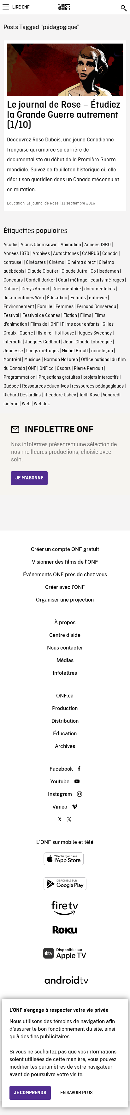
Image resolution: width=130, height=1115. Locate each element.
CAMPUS (90, 254)
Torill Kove (89, 395)
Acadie (10, 245)
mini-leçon (102, 351)
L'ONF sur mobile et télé (64, 842)
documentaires (99, 289)
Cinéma (56, 262)
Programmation (19, 377)
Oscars (64, 368)
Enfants (78, 298)
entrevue (98, 298)
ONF (32, 368)
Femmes (65, 307)
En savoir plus (76, 1092)
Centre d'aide (64, 635)
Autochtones (66, 254)
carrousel (13, 262)
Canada (110, 254)
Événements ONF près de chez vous (65, 575)
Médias (65, 660)
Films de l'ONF (44, 324)
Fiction (70, 315)
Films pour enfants (80, 324)
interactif (12, 342)
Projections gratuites (59, 377)
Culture (10, 289)
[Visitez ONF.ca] (75, 7)
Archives (41, 254)
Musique (32, 360)
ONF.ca (46, 368)
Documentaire (66, 289)
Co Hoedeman (105, 271)
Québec (11, 386)
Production (65, 708)
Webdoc (42, 404)
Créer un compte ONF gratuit (65, 549)
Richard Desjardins (22, 395)
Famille (44, 307)
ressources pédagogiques (98, 386)
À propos (64, 623)
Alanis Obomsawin (39, 245)
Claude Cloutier (42, 271)
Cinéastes (36, 262)
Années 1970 (16, 254)
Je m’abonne (29, 478)
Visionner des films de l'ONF (65, 562)
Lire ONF (20, 7)
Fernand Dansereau (96, 307)
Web (26, 404)
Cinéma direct (82, 262)
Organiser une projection (65, 600)
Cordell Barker (40, 280)
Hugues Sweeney (94, 333)
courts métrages (107, 280)
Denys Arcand (35, 289)
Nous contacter (65, 648)
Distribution (65, 721)
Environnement (18, 307)
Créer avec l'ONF (65, 587)
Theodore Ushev (60, 395)
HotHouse (64, 333)
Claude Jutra (74, 271)
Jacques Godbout (42, 342)
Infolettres (65, 673)
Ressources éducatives (45, 386)
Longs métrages (42, 351)
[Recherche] (124, 8)
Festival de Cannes (41, 315)
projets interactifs (101, 377)
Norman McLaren (61, 360)
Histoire (43, 333)
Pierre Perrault (88, 368)
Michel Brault (75, 351)
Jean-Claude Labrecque (87, 342)
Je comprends (30, 1092)
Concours (13, 280)
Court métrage (72, 280)
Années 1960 (97, 245)
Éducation (57, 298)
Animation (71, 245)
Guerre (26, 333)
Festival (11, 315)
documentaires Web (23, 298)
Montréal (12, 360)
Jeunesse (13, 351)
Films (85, 315)
